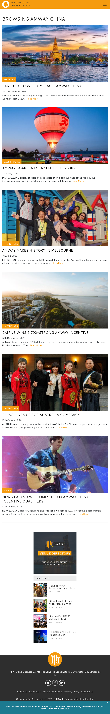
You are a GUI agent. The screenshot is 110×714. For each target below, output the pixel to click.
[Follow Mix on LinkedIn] (62, 683)
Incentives (11, 243)
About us (22, 691)
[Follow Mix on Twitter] (48, 683)
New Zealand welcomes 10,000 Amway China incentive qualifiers (45, 499)
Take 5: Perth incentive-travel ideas (62, 587)
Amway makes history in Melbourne (37, 250)
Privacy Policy (71, 691)
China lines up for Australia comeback (41, 414)
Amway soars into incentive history (38, 168)
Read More (32, 98)
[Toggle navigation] (105, 4)
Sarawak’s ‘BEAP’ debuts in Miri (59, 617)
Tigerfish (89, 699)
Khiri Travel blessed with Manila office (60, 602)
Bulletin (9, 79)
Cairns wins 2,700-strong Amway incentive (45, 332)
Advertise (34, 691)
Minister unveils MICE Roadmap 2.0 (62, 633)
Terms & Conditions (51, 691)
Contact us (87, 691)
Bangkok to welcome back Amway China (42, 85)
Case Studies (12, 161)
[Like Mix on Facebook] (55, 683)
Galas (7, 490)
